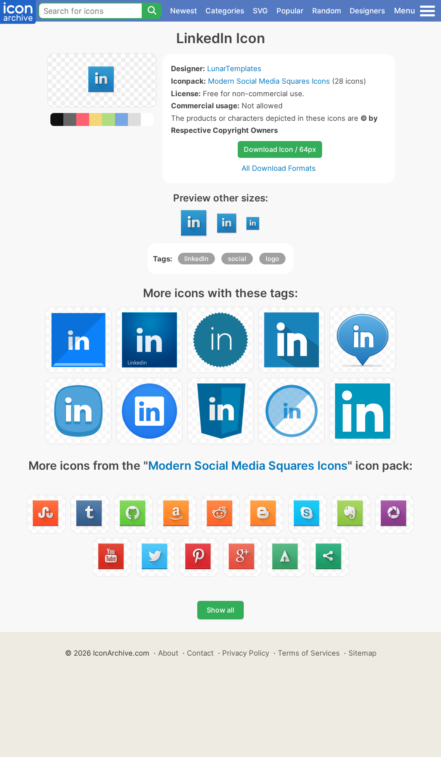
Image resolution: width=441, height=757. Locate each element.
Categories (224, 10)
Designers (367, 10)
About (168, 653)
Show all (220, 610)
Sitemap (362, 653)
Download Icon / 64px (280, 149)
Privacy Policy (245, 653)
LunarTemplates (234, 68)
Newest (183, 10)
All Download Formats (279, 168)
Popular (290, 10)
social (237, 258)
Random (326, 10)
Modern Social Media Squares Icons (269, 81)
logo (272, 258)
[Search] (151, 11)
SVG (260, 10)
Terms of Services (309, 653)
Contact (200, 653)
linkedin (196, 258)
